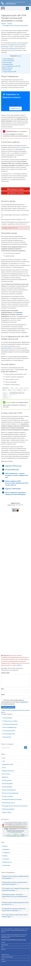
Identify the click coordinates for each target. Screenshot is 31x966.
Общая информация (8, 59)
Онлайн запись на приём (10, 721)
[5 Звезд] (14, 505)
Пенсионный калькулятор (10, 724)
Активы (5, 856)
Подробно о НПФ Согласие (13, 466)
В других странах (7, 812)
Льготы (4, 767)
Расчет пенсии (6, 774)
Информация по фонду (16, 189)
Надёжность (6, 852)
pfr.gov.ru (19, 665)
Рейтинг (5, 846)
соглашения (18, 312)
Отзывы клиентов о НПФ (9, 71)
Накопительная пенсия (8, 803)
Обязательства (7, 862)
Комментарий (5, 673)
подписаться (24, 702)
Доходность (6, 849)
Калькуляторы (7, 737)
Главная (3, 23)
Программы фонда (7, 64)
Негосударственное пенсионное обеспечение (15, 25)
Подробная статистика (16, 193)
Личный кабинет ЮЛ (9, 734)
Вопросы (3, 949)
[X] (18, 510)
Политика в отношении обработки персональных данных (13, 939)
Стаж (3, 761)
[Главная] (5, 8)
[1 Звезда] (8, 505)
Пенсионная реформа (8, 809)
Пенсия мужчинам (7, 787)
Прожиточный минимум (7, 956)
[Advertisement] (15, 585)
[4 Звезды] (13, 505)
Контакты (3, 961)
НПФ (2, 947)
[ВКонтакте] (13, 510)
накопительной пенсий (14, 48)
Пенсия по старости (7, 796)
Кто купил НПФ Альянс (12, 469)
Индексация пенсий (7, 764)
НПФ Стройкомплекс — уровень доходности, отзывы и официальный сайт (16, 475)
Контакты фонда (7, 62)
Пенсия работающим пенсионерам (12, 799)
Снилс (3, 758)
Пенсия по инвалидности (9, 790)
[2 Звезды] (10, 505)
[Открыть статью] (15, 829)
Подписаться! (15, 108)
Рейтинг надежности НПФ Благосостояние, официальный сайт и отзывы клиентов (17, 483)
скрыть (19, 56)
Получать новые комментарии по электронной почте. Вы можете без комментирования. (14, 702)
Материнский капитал (8, 771)
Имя (2, 689)
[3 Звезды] (11, 505)
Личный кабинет (7, 69)
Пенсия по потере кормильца (10, 793)
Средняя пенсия (5, 954)
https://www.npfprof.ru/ (7, 348)
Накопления (6, 865)
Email (3, 694)
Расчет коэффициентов (9, 727)
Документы (5, 777)
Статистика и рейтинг (8, 60)
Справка (9, 23)
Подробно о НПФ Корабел (13, 489)
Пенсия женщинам (7, 783)
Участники (6, 859)
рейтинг (20, 149)
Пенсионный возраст (9, 730)
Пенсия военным (7, 780)
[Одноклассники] (15, 510)
